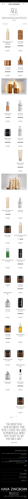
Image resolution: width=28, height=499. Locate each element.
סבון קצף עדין (20, 210)
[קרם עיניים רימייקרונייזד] (20, 252)
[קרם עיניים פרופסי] (7, 105)
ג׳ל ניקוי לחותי (20, 138)
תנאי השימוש (18, 460)
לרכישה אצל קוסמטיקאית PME (7, 293)
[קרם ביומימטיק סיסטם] (20, 398)
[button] (4, 4)
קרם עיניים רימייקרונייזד (20, 260)
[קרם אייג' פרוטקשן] (7, 130)
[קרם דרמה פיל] (20, 276)
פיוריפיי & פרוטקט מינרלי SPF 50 (20, 235)
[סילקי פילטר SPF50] (20, 155)
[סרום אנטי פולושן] (20, 374)
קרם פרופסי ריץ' (8, 67)
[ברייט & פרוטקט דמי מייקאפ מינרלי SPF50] (7, 33)
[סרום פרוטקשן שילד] (7, 374)
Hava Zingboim (10, 496)
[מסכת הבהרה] (7, 276)
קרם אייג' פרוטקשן (7, 138)
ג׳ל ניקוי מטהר (20, 113)
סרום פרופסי (20, 67)
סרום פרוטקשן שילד (7, 382)
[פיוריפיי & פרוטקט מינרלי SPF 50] (20, 227)
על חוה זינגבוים (14, 442)
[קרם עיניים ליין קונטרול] (7, 351)
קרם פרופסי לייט (20, 41)
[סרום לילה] (7, 301)
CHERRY (17, 494)
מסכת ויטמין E (7, 334)
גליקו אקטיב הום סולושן (20, 334)
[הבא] (17, 416)
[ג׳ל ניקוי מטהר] (20, 105)
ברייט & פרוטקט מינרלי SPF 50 (7, 210)
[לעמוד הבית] (14, 4)
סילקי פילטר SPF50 (20, 163)
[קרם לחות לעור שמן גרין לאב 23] (7, 252)
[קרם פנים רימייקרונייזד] (20, 301)
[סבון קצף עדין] (20, 202)
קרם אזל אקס (20, 359)
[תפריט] (26, 4)
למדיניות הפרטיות (12, 460)
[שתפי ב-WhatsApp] (25, 496)
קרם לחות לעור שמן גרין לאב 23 (8, 260)
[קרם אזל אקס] (20, 351)
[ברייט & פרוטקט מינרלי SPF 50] (7, 202)
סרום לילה (8, 309)
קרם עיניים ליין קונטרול (7, 359)
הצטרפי (25, 465)
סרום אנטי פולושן (20, 382)
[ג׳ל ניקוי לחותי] (20, 130)
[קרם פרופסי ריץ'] (7, 59)
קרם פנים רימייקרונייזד (20, 309)
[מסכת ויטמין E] (7, 326)
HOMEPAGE (13, 8)
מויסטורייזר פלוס (7, 235)
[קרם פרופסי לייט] (20, 33)
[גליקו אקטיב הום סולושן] (20, 326)
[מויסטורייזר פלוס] (7, 227)
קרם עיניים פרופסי (7, 113)
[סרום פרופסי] (20, 59)
